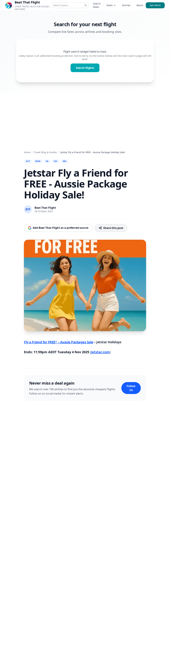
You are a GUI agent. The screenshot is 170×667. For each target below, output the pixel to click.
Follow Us (131, 388)
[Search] (86, 5)
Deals (110, 5)
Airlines (126, 5)
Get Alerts (155, 5)
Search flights (85, 68)
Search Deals (97, 5)
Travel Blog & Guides (45, 152)
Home (27, 152)
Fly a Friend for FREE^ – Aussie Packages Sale (58, 342)
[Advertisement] (85, 118)
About (139, 5)
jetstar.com (100, 352)
